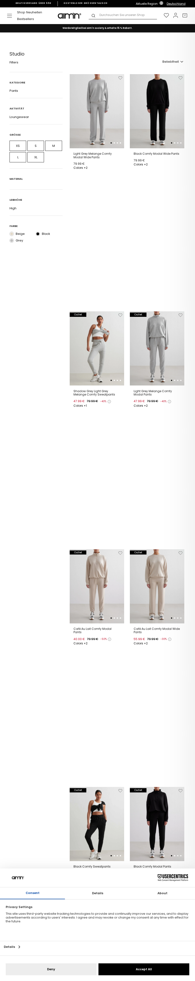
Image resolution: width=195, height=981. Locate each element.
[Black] (37, 233)
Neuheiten (34, 12)
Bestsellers (25, 19)
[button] (111, 143)
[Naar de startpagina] (70, 16)
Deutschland (176, 4)
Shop (21, 12)
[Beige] (11, 233)
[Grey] (11, 240)
